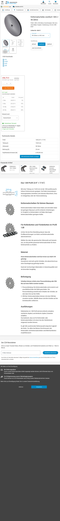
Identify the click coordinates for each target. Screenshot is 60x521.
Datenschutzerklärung (34, 357)
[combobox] (40, 35)
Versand (11, 79)
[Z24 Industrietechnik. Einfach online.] (11, 2)
